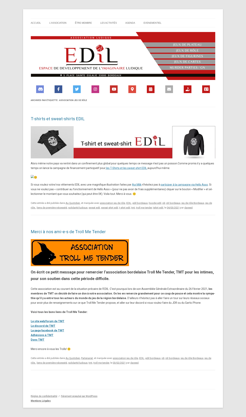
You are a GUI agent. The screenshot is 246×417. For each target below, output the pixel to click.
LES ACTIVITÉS (108, 23)
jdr (163, 203)
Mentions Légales (41, 400)
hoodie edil (155, 203)
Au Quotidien (73, 203)
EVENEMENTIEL (152, 23)
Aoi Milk (136, 184)
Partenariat (87, 358)
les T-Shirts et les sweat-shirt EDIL (126, 168)
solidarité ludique (77, 207)
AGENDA (130, 23)
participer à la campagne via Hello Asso (184, 184)
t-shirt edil (124, 207)
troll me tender (144, 207)
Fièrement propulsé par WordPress (79, 396)
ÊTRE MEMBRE (83, 23)
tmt (133, 207)
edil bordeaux (140, 203)
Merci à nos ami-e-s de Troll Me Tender (68, 231)
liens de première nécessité (52, 207)
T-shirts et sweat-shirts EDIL (58, 118)
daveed (188, 207)
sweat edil (94, 207)
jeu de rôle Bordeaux (192, 203)
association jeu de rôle (112, 203)
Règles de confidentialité (44, 396)
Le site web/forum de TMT (47, 321)
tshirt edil (158, 207)
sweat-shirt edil (109, 207)
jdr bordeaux (173, 203)
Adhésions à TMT (42, 335)
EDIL (128, 203)
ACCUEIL (36, 23)
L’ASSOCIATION (57, 23)
